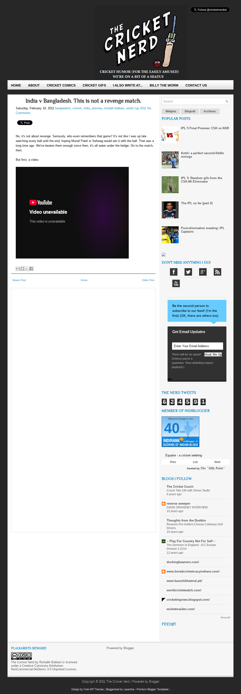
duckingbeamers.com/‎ (183, 562)
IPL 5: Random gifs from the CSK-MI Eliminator (201, 179)
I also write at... (128, 85)
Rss (217, 272)
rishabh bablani (114, 108)
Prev (173, 462)
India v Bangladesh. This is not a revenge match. (83, 101)
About (34, 85)
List (195, 462)
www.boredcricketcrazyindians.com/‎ (193, 571)
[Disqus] (83, 349)
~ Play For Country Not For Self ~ (191, 541)
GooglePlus (203, 272)
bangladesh (63, 108)
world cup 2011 (136, 108)
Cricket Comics (61, 85)
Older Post (148, 280)
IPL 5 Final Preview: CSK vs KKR (205, 128)
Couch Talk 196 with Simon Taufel (188, 490)
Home (16, 85)
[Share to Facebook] (31, 268)
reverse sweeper (178, 503)
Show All (225, 617)
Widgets (170, 111)
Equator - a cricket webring (183, 455)
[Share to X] (26, 268)
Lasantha (129, 689)
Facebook (173, 272)
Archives (210, 111)
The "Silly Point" (212, 468)
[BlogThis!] (22, 268)
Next (217, 462)
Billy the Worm (164, 85)
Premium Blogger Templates (153, 689)
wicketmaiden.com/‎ (181, 609)
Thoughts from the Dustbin (186, 520)
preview (97, 108)
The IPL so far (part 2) (197, 203)
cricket (77, 108)
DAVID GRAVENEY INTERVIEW (187, 507)
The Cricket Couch (180, 486)
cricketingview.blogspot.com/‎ (188, 599)
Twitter (188, 272)
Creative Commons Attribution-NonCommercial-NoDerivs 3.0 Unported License (43, 667)
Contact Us (196, 85)
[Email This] (18, 268)
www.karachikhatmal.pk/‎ (184, 581)
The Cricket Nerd (117, 681)
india (87, 108)
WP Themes (97, 689)
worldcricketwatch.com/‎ (184, 590)
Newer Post (19, 280)
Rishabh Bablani (50, 662)
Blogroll (190, 111)
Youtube (176, 283)
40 (172, 428)
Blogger (129, 648)
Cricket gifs (94, 85)
